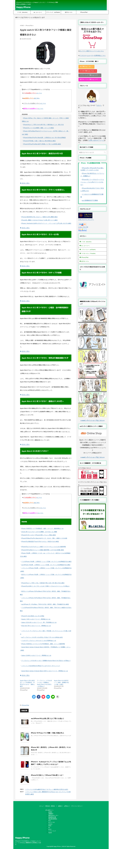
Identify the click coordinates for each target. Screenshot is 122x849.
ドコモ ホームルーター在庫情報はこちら (92, 55)
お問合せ (66, 806)
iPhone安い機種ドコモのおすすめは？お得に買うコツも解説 (39, 220)
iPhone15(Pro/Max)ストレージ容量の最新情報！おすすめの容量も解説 (42, 550)
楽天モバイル (68, 12)
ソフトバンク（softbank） (53, 12)
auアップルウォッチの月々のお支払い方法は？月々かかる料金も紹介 (42, 637)
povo (49, 829)
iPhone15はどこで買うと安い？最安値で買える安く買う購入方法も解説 (42, 583)
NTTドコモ (51, 822)
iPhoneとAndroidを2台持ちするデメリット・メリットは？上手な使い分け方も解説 (46, 223)
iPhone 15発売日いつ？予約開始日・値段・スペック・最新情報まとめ (42, 528)
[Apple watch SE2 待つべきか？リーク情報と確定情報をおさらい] (48, 697)
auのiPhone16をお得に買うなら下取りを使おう (47, 718)
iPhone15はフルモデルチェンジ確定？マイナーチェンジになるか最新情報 (43, 546)
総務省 (60, 806)
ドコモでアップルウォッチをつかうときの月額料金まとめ (38, 640)
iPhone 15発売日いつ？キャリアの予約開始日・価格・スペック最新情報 (43, 644)
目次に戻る (25, 183)
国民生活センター (53, 815)
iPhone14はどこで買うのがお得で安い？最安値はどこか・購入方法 (43, 124)
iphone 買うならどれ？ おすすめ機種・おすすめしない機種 (39, 531)
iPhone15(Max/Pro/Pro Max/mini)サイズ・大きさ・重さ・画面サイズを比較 (44, 538)
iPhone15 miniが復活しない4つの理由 (32, 616)
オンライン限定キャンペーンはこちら (91, 51)
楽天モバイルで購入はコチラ (89, 79)
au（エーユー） (38, 12)
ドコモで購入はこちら (87, 71)
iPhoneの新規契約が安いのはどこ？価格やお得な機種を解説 (39, 217)
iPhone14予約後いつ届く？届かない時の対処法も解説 (39, 141)
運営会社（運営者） (50, 806)
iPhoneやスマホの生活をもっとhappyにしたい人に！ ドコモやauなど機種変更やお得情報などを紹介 (28, 842)
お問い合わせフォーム (96, 140)
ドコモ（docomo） (22, 12)
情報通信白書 (52, 817)
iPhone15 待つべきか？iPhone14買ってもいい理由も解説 (38, 535)
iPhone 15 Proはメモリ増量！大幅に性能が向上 (47, 733)
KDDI (49, 825)
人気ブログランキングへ (86, 219)
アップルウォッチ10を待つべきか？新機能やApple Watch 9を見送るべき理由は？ (46, 660)
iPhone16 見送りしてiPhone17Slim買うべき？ (47, 775)
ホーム (41, 806)
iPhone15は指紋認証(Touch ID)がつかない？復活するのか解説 (40, 541)
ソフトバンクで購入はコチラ (89, 75)
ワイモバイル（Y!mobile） (88, 253)
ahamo (50, 824)
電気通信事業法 (52, 819)
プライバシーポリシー (77, 806)
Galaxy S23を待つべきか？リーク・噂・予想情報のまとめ (39, 622)
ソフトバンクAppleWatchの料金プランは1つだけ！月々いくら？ (40, 666)
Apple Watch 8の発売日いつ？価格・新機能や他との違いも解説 (61, 682)
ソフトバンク (52, 831)
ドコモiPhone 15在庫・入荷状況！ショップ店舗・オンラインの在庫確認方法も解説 (46, 561)
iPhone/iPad (83, 12)
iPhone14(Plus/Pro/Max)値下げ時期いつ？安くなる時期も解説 (42, 144)
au (49, 827)
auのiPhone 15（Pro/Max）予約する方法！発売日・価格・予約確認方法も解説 (45, 604)
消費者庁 (50, 813)
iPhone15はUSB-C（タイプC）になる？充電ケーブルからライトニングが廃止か (45, 586)
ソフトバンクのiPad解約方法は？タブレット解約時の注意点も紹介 (46, 789)
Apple (50, 832)
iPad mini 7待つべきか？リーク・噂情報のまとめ (36, 625)
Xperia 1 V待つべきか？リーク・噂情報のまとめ (35, 619)
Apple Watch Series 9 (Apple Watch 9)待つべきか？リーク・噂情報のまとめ (44, 671)
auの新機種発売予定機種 (90, 200)
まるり (98, 105)
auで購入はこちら (86, 66)
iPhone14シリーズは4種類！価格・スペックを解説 (38, 128)
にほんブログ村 (83, 227)
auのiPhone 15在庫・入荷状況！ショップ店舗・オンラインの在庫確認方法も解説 (45, 565)
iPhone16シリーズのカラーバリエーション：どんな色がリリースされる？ (92, 182)
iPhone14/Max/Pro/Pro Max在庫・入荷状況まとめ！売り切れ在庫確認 (44, 137)
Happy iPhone (23, 7)
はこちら (32, 93)
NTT (49, 820)
